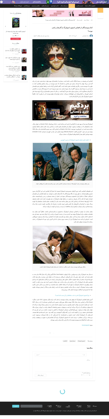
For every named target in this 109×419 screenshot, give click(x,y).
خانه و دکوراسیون (55, 5)
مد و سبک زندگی (64, 5)
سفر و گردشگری (45, 5)
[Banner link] (54, 2)
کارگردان (65, 341)
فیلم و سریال (79, 20)
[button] (53, 333)
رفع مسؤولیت (68, 406)
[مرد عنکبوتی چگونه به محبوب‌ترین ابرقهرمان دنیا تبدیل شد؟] (24, 51)
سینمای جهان (72, 341)
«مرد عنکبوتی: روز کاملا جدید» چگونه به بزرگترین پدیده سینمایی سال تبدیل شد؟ (13, 68)
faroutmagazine (86, 325)
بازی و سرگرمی (79, 5)
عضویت (16, 406)
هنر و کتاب (72, 5)
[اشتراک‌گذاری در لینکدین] (44, 333)
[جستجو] (100, 16)
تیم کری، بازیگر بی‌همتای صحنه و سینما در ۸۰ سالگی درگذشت (12, 76)
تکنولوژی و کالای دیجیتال (90, 5)
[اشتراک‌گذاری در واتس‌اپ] (36, 333)
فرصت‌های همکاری (78, 406)
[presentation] (26, 26)
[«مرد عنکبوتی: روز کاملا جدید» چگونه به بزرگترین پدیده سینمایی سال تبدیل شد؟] (24, 68)
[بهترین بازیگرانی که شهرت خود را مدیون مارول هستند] (24, 59)
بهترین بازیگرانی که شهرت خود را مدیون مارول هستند (12, 58)
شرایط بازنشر (88, 406)
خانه (92, 20)
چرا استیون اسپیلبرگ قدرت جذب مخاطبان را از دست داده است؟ (72, 295)
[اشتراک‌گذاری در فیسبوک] (41, 333)
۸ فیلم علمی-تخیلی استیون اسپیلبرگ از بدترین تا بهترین (75, 140)
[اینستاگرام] (15, 411)
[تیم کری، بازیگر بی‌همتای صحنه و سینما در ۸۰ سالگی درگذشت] (24, 77)
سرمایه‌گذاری (27, 5)
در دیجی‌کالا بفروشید (58, 406)
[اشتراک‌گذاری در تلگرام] (33, 333)
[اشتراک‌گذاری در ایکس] (38, 333)
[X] (18, 411)
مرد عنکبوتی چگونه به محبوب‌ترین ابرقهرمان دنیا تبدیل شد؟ (12, 50)
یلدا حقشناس (85, 35)
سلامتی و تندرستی (36, 5)
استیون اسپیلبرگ (81, 341)
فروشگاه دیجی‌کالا (18, 5)
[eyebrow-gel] (62, 13)
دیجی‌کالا (95, 406)
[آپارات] (21, 411)
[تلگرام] (12, 411)
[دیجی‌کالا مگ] (100, 10)
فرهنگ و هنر (86, 20)
